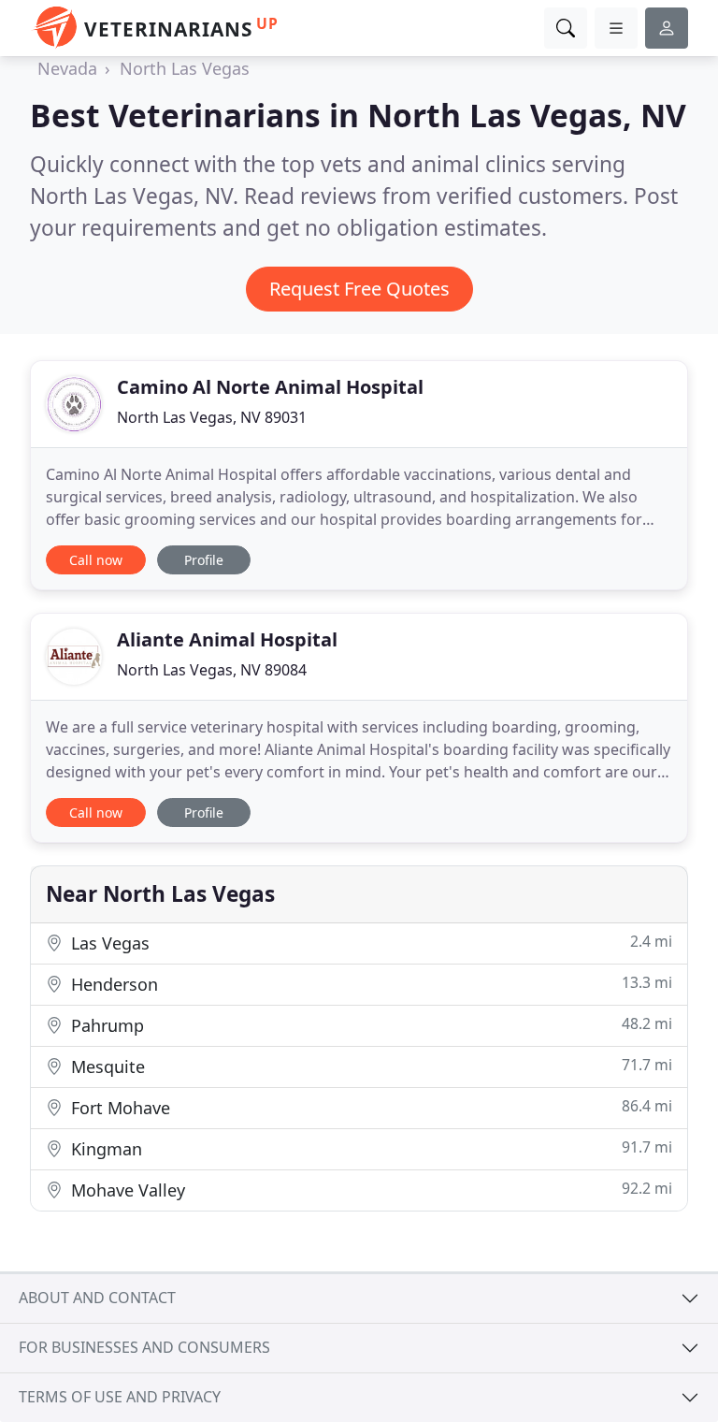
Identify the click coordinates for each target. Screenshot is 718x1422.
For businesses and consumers (144, 1347)
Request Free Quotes (359, 288)
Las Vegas (369, 942)
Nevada (67, 68)
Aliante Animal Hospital (227, 639)
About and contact (97, 1297)
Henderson (369, 983)
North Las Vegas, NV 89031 (212, 417)
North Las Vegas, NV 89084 (212, 670)
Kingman (369, 1148)
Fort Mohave (369, 1107)
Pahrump (369, 1025)
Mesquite (369, 1066)
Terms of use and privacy (120, 1396)
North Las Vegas (185, 68)
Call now (95, 560)
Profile (203, 560)
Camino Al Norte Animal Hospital (270, 386)
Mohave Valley (369, 1189)
